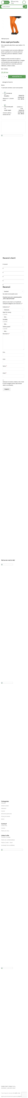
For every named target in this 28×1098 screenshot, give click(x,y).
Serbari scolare (5, 805)
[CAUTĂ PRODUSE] (24, 6)
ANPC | (16, 1093)
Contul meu (4, 825)
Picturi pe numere (5, 816)
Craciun (3, 811)
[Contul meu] (24, 2)
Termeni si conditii (5, 837)
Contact (3, 828)
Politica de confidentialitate (8, 840)
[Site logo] (16, 2)
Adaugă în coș (17, 76)
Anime (2, 819)
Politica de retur (5, 831)
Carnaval (3, 803)
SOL (19, 1093)
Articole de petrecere (6, 813)
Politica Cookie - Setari (7, 842)
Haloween (3, 808)
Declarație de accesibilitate (8, 845)
